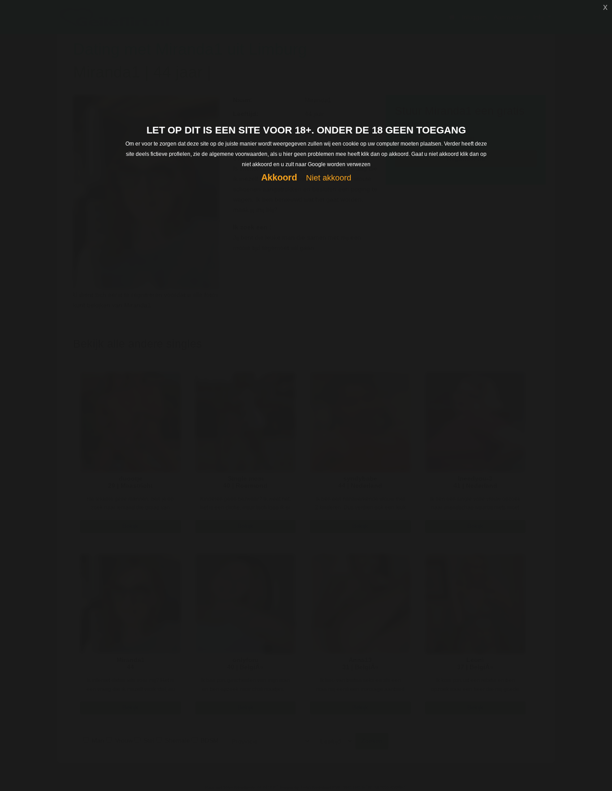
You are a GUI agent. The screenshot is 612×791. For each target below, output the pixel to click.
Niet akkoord (328, 177)
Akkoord (279, 177)
